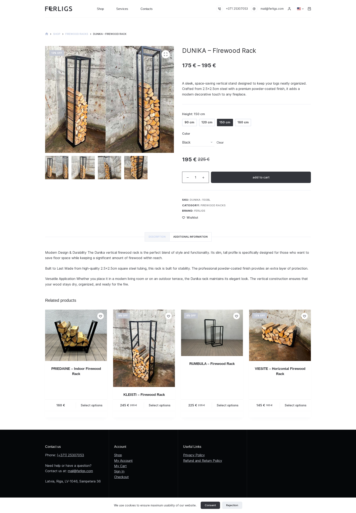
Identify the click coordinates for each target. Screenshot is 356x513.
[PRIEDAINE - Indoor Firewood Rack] (76, 335)
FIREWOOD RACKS (213, 205)
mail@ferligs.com (272, 8)
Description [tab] (157, 236)
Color (186, 134)
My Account (123, 461)
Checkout (121, 477)
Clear (220, 142)
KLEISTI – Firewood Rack (144, 395)
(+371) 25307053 (70, 455)
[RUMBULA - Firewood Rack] (212, 333)
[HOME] (46, 33)
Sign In (119, 471)
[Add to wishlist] (100, 316)
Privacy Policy (194, 455)
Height (193, 114)
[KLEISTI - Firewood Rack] (144, 348)
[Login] (289, 8)
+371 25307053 (237, 8)
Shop (100, 9)
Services (122, 9)
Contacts (147, 9)
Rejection (232, 505)
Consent (210, 505)
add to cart (261, 177)
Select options (91, 405)
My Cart (120, 466)
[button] (300, 8)
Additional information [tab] (190, 236)
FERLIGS (200, 210)
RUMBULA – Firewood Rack (212, 364)
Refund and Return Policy (202, 461)
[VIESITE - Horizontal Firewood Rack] (280, 335)
